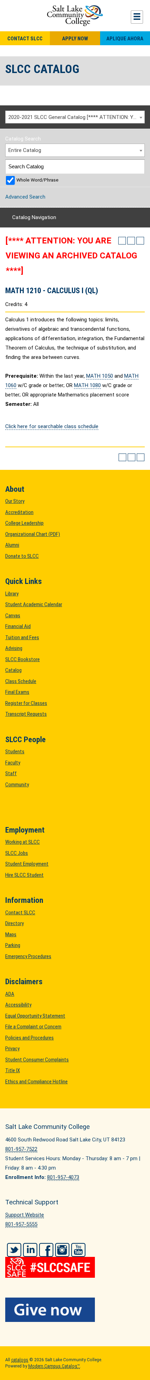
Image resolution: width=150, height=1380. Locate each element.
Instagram (62, 1250)
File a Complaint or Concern (33, 1027)
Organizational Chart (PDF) (32, 534)
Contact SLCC (25, 38)
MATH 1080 (87, 385)
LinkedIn (30, 1250)
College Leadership (24, 523)
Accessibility (18, 1005)
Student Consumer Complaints (37, 1060)
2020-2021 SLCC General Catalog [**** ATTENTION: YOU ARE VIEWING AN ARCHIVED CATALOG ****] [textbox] (76, 117)
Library (11, 594)
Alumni (12, 545)
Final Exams (17, 692)
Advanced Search (25, 197)
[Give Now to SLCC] (75, 1310)
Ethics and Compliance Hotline (36, 1081)
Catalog (13, 670)
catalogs (19, 1359)
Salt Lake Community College (75, 15)
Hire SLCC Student (24, 875)
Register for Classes (26, 703)
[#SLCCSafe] (75, 1262)
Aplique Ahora (124, 38)
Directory (14, 923)
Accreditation (19, 512)
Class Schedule (20, 681)
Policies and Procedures (29, 1038)
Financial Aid (18, 626)
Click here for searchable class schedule (51, 426)
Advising (13, 648)
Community (17, 784)
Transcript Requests (26, 714)
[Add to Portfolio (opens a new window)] (122, 240)
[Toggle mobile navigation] (137, 17)
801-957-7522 (21, 1149)
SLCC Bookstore (22, 659)
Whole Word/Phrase (37, 180)
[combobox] (75, 117)
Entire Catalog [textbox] (24, 150)
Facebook (46, 1250)
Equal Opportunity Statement (35, 1016)
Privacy (12, 1048)
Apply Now (75, 38)
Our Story (14, 501)
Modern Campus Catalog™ (54, 1366)
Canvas (12, 615)
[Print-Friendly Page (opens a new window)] (131, 240)
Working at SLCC (22, 842)
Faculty (12, 763)
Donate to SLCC (22, 556)
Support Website (24, 1215)
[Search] (138, 166)
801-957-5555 (21, 1224)
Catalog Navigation (34, 217)
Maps (10, 934)
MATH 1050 (99, 376)
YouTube (78, 1250)
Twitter (14, 1250)
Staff (11, 773)
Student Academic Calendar (33, 604)
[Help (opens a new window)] (140, 240)
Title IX (12, 1070)
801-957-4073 (63, 1177)
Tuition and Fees (22, 637)
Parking (12, 945)
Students (14, 751)
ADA (9, 994)
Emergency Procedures (28, 956)
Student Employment (26, 864)
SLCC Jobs (16, 853)
